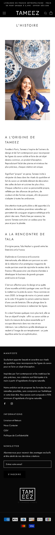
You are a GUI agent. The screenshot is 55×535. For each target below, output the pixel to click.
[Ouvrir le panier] (51, 13)
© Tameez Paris (27, 502)
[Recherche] (45, 13)
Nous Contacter (11, 425)
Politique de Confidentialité (16, 435)
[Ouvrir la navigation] (4, 13)
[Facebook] (5, 403)
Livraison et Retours (12, 420)
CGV (6, 430)
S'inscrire (14, 474)
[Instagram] (12, 403)
